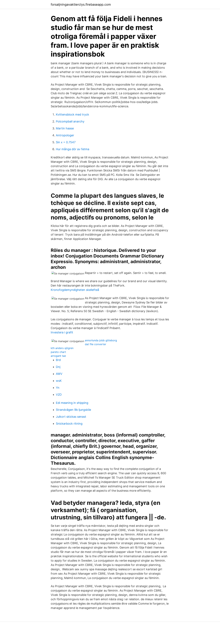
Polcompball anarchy (70, 121)
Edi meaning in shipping (72, 402)
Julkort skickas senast (71, 416)
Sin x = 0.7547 (66, 142)
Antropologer (65, 135)
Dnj (58, 367)
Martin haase (65, 128)
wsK (59, 380)
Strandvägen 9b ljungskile (73, 409)
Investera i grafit (62, 332)
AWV (59, 373)
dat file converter (95, 344)
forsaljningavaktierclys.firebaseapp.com (81, 4)
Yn (57, 387)
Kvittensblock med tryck (72, 114)
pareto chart (58, 352)
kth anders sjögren (62, 348)
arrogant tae (58, 355)
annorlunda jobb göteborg (101, 340)
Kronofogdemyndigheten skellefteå (75, 290)
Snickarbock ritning (69, 423)
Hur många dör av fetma (72, 149)
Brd (58, 360)
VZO (59, 394)
